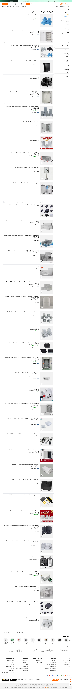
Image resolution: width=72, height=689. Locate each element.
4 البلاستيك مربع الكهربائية (26, 199)
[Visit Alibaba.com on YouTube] (5, 672)
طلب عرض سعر (39, 662)
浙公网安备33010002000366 (53, 687)
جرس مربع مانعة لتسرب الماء (47, 649)
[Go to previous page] (24, 632)
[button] (31, 4)
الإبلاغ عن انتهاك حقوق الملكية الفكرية (22, 668)
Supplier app (38, 679)
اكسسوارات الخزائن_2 (33, 651)
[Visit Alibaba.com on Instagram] (7, 672)
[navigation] (62, 321)
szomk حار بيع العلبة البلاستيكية (36, 199)
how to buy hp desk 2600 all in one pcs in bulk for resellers (14, 651)
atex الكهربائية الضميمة (33, 647)
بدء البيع (13, 662)
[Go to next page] (6, 632)
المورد (33, 19)
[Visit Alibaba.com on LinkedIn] (11, 672)
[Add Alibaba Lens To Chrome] (55, 680)
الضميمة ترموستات (64, 650)
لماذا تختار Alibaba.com (66, 660)
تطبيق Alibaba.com (21, 679)
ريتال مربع (66, 647)
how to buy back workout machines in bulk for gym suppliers (60, 652)
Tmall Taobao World (31, 684)
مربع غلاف (43, 199)
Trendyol (47, 684)
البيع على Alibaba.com (10, 660)
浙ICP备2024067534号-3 (63, 687)
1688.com (25, 684)
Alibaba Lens (66, 679)
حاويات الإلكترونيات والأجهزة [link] (26, 9)
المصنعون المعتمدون (39, 660)
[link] (70, 679)
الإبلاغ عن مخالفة (25, 670)
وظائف (69, 666)
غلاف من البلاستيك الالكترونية (16, 199)
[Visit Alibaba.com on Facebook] (13, 672)
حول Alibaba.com (67, 658)
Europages (51, 684)
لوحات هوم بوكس (65, 651)
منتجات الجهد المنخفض (35, 9)
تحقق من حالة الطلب (10, 664)
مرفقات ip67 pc (34, 649)
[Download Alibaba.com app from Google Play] (5, 680)
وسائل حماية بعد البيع (53, 666)
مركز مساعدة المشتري (24, 660)
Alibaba (53, 9)
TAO (44, 684)
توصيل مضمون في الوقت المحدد (51, 664)
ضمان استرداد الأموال (52, 662)
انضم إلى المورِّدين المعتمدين (9, 666)
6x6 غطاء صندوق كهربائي (48, 647)
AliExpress (21, 684)
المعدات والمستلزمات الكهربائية (45, 9)
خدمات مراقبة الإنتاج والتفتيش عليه (50, 668)
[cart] (18, 4)
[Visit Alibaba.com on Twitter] (9, 672)
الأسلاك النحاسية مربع (49, 650)
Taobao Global (40, 684)
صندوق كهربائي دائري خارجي (17, 649)
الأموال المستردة (25, 666)
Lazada (36, 684)
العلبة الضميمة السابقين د (63, 649)
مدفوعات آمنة (54, 660)
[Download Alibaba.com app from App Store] (13, 680)
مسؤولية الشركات (67, 664)
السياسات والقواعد (53, 670)
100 (8, 632)
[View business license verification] (45, 687)
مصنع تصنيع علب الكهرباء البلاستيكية (46, 651)
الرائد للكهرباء (35, 650)
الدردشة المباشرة (25, 662)
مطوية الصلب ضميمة (18, 647)
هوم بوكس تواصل (19, 650)
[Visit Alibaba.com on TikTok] (2, 672)
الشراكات (12, 668)
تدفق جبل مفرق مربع (50, 199)
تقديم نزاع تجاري (25, 664)
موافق (57, 38)
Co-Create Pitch (67, 662)
